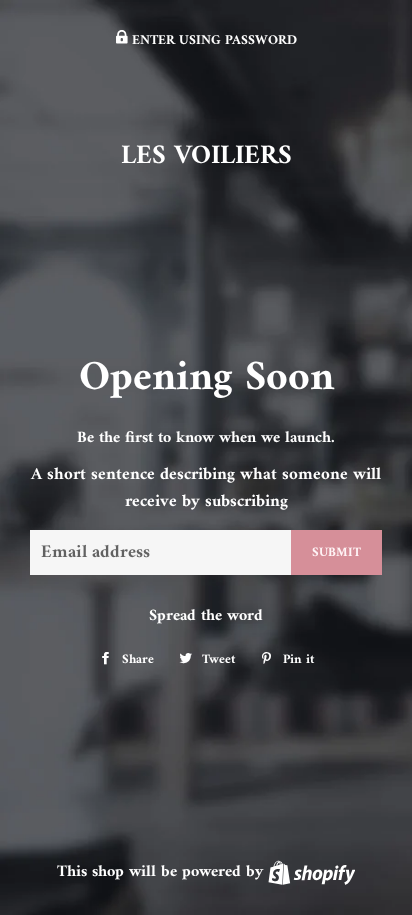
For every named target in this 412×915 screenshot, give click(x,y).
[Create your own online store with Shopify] (311, 872)
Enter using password (212, 41)
